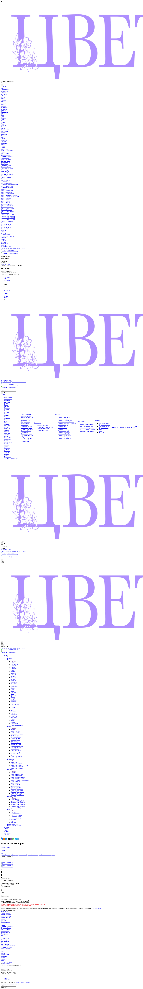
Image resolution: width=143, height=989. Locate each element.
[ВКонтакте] (2, 839)
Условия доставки (6, 914)
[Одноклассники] (4, 839)
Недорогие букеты (6, 928)
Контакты (3, 920)
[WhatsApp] (13, 839)
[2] (71, 873)
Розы (2, 935)
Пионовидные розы (6, 939)
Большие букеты (5, 932)
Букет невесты (5, 931)
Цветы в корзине (5, 929)
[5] (71, 877)
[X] (9, 839)
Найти (2, 987)
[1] (71, 871)
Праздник (13, 772)
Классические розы (6, 947)
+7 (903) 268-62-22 (10, 251)
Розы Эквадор (5, 941)
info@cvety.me (6, 264)
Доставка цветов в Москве (22, 982)
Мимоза (3, 957)
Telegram (6, 278)
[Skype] (16, 839)
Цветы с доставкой (6, 948)
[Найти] (2, 85)
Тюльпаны (4, 956)
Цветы (12, 662)
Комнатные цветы (36, 855)
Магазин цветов (5, 922)
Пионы (3, 953)
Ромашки (3, 959)
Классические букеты (7, 926)
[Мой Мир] (6, 839)
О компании (4, 911)
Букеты (13, 729)
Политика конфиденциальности (10, 984)
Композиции (14, 762)
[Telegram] (18, 839)
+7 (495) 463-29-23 (6, 246)
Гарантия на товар (6, 916)
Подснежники (5, 954)
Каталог (9, 658)
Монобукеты (4, 934)
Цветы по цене (15, 799)
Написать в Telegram (10, 253)
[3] (71, 874)
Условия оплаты (5, 913)
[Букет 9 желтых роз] (7, 862)
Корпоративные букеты (48, 855)
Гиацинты (3, 960)
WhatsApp (7, 280)
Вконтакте (7, 277)
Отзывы (3, 919)
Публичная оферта (6, 917)
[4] (71, 876)
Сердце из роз (5, 942)
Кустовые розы (5, 938)
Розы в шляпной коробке (8, 945)
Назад (10, 656)
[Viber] (11, 839)
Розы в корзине (5, 944)
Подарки (13, 812)
